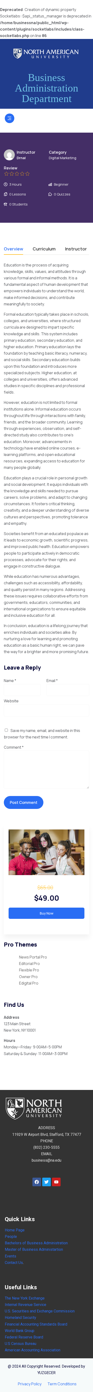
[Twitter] (46, 1182)
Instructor (26, 152)
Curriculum (44, 249)
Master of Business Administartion (34, 1249)
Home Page (15, 1230)
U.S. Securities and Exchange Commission (40, 1311)
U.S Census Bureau (20, 1343)
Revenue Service (31, 1304)
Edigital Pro (28, 983)
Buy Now (46, 913)
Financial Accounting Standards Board (36, 1324)
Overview (13, 249)
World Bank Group (19, 1330)
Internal (11, 1304)
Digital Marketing (62, 157)
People (11, 1236)
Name (10, 680)
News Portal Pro (33, 957)
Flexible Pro (29, 970)
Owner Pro (28, 976)
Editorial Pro (29, 963)
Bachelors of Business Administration (36, 1243)
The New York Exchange (25, 1298)
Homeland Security (20, 1317)
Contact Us (14, 1262)
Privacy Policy (29, 1384)
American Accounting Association (32, 1350)
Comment (14, 747)
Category (58, 152)
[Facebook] (36, 1182)
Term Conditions (62, 1384)
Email (52, 680)
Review (10, 168)
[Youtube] (56, 1182)
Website (11, 701)
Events (10, 1256)
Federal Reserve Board (24, 1337)
